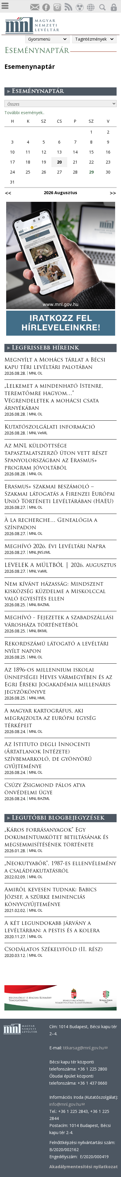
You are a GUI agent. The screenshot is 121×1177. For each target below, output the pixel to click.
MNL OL (35, 373)
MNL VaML (38, 571)
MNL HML (37, 698)
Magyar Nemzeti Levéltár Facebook (45, 7)
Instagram (57, 7)
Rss (68, 7)
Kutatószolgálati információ (49, 427)
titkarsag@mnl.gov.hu (84, 1048)
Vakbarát (79, 7)
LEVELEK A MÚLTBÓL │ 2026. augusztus (60, 565)
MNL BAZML (39, 605)
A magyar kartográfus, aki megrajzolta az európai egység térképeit (50, 719)
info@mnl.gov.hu (67, 1104)
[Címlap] (35, 25)
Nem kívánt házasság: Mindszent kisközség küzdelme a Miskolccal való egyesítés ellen (55, 592)
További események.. (24, 112)
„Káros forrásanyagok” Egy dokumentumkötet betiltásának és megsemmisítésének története (56, 838)
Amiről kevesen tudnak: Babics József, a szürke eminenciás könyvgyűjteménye (50, 898)
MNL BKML (38, 631)
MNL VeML (38, 433)
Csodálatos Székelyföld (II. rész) (53, 950)
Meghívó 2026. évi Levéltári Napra (54, 547)
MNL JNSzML (40, 552)
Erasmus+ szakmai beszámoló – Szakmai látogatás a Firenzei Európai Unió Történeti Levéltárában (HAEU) (59, 495)
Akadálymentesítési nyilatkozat (83, 1166)
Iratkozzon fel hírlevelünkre (34, 7)
